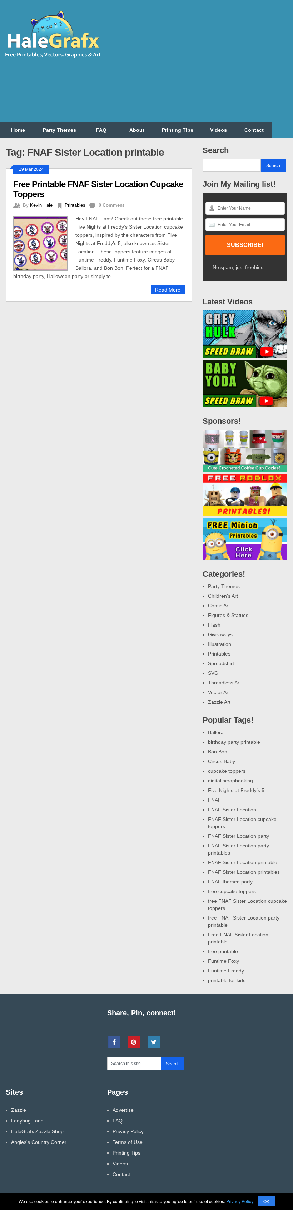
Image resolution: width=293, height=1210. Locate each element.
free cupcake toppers (232, 891)
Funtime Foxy (223, 961)
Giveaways (220, 634)
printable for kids (226, 980)
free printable (223, 951)
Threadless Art (224, 683)
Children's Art (223, 596)
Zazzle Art (219, 702)
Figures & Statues (228, 615)
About (136, 130)
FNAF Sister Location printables (244, 872)
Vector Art (219, 692)
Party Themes (59, 130)
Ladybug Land (27, 1121)
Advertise (123, 1110)
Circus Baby (221, 761)
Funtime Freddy (226, 971)
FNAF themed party (230, 882)
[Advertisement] (208, 65)
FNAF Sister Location (232, 809)
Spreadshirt (221, 663)
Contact (254, 130)
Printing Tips (177, 130)
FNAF (214, 800)
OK (266, 1201)
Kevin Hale (41, 205)
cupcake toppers (226, 771)
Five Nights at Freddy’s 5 (236, 790)
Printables (75, 205)
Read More (167, 290)
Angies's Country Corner (38, 1142)
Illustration (219, 644)
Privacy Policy (128, 1131)
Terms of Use (128, 1142)
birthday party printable (234, 742)
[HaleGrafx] (52, 56)
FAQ (101, 130)
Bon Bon (217, 752)
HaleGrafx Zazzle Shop (37, 1131)
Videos (218, 130)
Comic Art (219, 605)
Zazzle (18, 1110)
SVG (213, 673)
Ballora (216, 732)
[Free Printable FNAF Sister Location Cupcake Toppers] (44, 243)
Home (18, 130)
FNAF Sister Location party (238, 836)
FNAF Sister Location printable (242, 862)
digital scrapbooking (230, 780)
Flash (214, 625)
